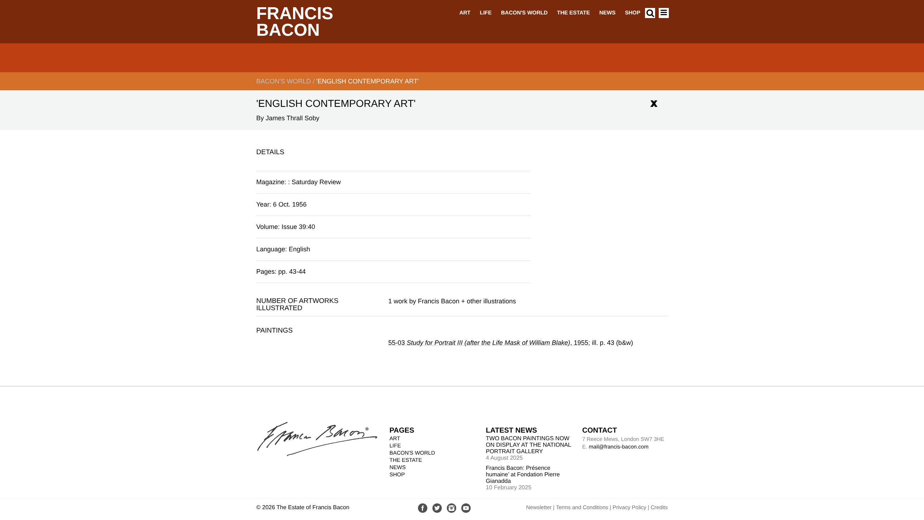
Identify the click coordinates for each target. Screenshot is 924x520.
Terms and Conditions (582, 507)
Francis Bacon (294, 22)
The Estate (573, 13)
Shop (632, 13)
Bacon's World (524, 13)
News (607, 13)
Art (465, 13)
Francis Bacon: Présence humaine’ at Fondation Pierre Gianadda (523, 474)
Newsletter (539, 507)
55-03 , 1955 (488, 342)
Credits (659, 507)
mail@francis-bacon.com (618, 447)
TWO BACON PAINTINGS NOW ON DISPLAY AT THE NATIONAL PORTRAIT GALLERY (528, 445)
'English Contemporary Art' (367, 81)
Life (486, 13)
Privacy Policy (629, 507)
